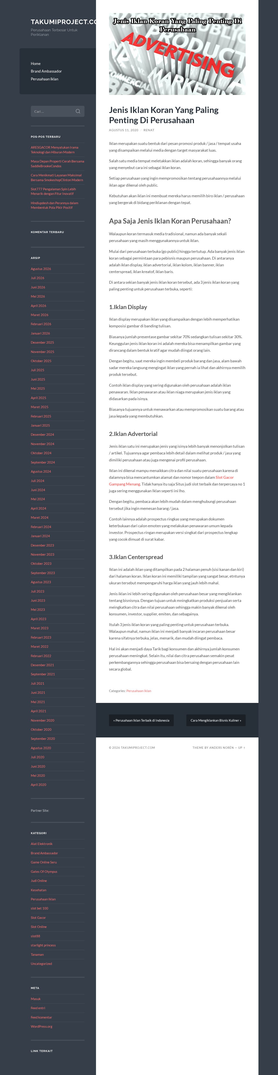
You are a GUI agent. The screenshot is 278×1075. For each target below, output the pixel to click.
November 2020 (42, 720)
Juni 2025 (38, 379)
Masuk (36, 999)
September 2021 (43, 674)
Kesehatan (38, 890)
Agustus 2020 (41, 748)
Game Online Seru (44, 862)
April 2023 (38, 619)
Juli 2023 (37, 591)
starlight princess (43, 945)
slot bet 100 (39, 908)
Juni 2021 (38, 692)
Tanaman (37, 954)
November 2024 (42, 444)
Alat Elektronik (42, 844)
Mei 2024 (38, 499)
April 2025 (38, 398)
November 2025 (42, 352)
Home (36, 63)
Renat (149, 130)
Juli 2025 (37, 370)
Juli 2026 (37, 278)
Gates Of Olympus (44, 871)
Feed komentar (41, 1017)
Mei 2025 (38, 388)
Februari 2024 (41, 527)
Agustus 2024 (41, 471)
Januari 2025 (40, 425)
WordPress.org (41, 1026)
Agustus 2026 (41, 269)
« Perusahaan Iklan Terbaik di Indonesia (141, 720)
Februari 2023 (41, 637)
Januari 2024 (40, 536)
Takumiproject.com (68, 22)
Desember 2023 (42, 545)
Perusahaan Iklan (44, 79)
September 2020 (43, 738)
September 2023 (43, 573)
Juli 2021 (37, 683)
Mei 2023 (38, 609)
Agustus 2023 (41, 582)
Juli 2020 (37, 757)
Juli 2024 (37, 481)
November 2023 (42, 554)
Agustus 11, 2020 (123, 130)
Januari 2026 (40, 333)
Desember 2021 (42, 665)
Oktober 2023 (41, 563)
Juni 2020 (38, 766)
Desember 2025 (42, 342)
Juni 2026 (38, 287)
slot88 (35, 936)
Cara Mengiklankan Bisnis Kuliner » (216, 720)
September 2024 (43, 462)
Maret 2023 (39, 628)
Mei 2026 (38, 296)
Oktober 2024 (41, 453)
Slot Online (39, 927)
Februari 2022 (41, 656)
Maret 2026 (39, 315)
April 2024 (38, 508)
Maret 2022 (39, 646)
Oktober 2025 (41, 361)
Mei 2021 (38, 702)
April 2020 (38, 785)
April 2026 (38, 306)
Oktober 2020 (41, 729)
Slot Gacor (38, 917)
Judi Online (39, 881)
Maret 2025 (39, 407)
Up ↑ (242, 747)
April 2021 (38, 711)
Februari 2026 (41, 324)
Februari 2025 (41, 416)
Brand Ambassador (46, 71)
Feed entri (38, 1008)
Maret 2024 (39, 517)
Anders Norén (221, 747)
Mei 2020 (38, 775)
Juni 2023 (38, 600)
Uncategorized (41, 964)
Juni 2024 (38, 490)
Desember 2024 (42, 434)
